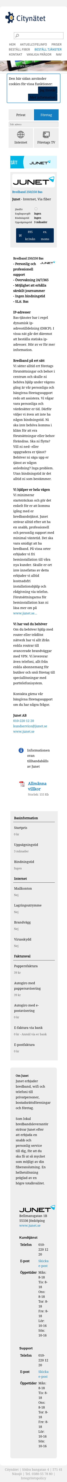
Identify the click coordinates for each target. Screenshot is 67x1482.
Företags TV (46, 142)
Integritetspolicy (33, 1478)
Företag (46, 115)
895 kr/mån (37, 235)
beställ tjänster (48, 49)
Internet (20, 142)
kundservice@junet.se (30, 726)
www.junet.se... (25, 613)
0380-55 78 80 (42, 1474)
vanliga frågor (39, 54)
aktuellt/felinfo (33, 44)
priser (56, 44)
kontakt (15, 54)
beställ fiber (19, 49)
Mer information (43, 97)
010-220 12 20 (23, 721)
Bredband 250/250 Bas (27, 192)
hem (12, 44)
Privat (20, 115)
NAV (59, 54)
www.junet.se (23, 731)
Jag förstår (48, 90)
